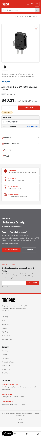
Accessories (9, 17)
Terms (20, 419)
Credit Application (7, 373)
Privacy (20, 422)
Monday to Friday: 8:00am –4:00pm (13, 396)
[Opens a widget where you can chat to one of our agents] (7, 433)
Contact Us (29, 250)
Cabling (4, 328)
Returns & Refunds (8, 362)
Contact (4, 354)
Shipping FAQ (6, 365)
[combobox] (20, 10)
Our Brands (5, 358)
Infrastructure (6, 335)
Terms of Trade (6, 369)
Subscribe (33, 283)
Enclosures (5, 321)
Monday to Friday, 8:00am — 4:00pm (13, 404)
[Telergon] (15, 82)
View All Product (7, 339)
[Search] (37, 10)
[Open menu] (37, 4)
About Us (5, 351)
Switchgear (5, 324)
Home (3, 17)
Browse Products (11, 250)
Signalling (5, 332)
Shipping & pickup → (32, 126)
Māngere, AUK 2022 (10, 122)
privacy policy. (24, 286)
